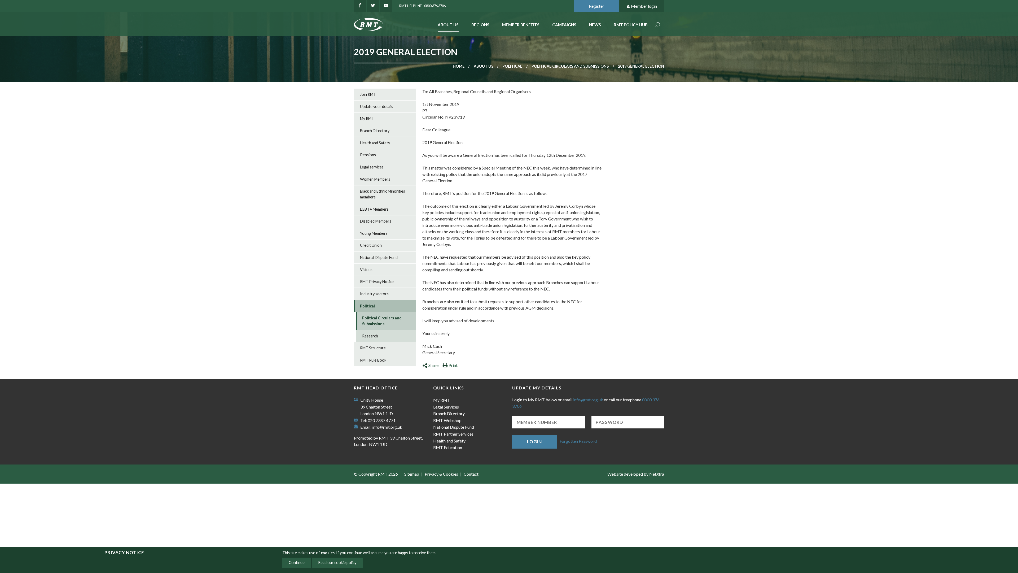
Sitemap (411, 473)
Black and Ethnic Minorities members (382, 194)
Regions (480, 24)
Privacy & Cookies (441, 473)
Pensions (368, 155)
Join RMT (368, 94)
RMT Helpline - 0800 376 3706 (422, 6)
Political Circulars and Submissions (570, 66)
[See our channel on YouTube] (386, 6)
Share (433, 365)
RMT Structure (373, 348)
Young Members (374, 233)
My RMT (367, 118)
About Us (448, 24)
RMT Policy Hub (631, 24)
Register (596, 5)
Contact (471, 473)
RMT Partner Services (453, 433)
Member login (644, 5)
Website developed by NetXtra (635, 473)
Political (512, 66)
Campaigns (564, 24)
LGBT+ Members (374, 209)
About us (483, 66)
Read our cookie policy (337, 562)
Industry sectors (374, 294)
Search (657, 25)
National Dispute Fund (379, 257)
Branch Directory (374, 130)
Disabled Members (375, 221)
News (595, 24)
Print (453, 365)
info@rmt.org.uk (387, 426)
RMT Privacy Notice (377, 281)
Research (370, 336)
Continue (297, 562)
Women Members (375, 179)
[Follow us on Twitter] (373, 6)
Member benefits (520, 24)
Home (458, 66)
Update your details (376, 106)
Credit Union (371, 245)
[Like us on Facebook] (360, 6)
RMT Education (447, 447)
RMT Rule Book (373, 360)
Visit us (366, 269)
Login (534, 441)
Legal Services (446, 406)
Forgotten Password (578, 441)
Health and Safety (375, 143)
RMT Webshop (447, 420)
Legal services (372, 167)
